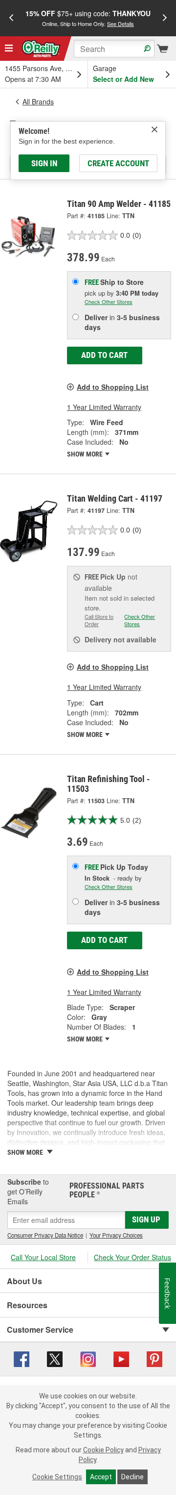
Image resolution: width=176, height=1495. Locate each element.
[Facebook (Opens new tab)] (21, 1358)
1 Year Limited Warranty (104, 407)
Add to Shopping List (113, 387)
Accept (101, 1477)
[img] (154, 129)
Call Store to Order (99, 620)
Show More (85, 454)
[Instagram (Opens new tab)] (88, 1358)
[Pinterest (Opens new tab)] (154, 1358)
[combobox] (114, 48)
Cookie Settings (57, 1477)
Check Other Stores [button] (108, 301)
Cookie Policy (103, 1450)
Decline (132, 1477)
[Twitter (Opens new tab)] (55, 1358)
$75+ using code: (88, 17)
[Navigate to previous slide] (11, 18)
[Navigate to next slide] (164, 18)
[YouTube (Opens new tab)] (121, 1358)
